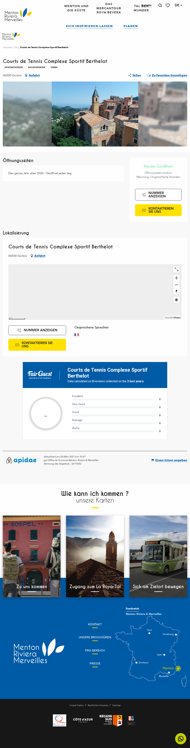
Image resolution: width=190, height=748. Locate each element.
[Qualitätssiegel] (59, 720)
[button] (160, 5)
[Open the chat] (180, 738)
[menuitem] (18, 15)
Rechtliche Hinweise (98, 705)
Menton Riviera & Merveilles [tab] (144, 614)
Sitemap (116, 705)
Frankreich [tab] (132, 608)
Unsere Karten (76, 705)
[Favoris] (168, 5)
